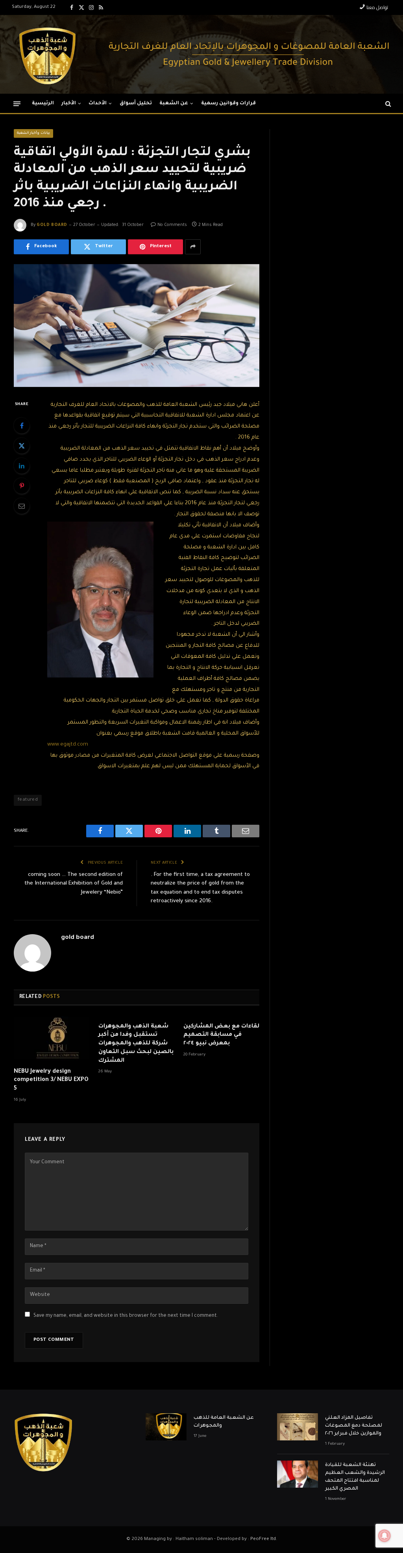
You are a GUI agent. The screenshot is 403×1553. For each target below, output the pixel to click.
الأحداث (98, 103)
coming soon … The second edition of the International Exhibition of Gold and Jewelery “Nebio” (73, 884)
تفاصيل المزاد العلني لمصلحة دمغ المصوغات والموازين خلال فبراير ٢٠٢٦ (353, 1425)
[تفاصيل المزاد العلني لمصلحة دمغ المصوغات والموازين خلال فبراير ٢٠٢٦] (297, 1426)
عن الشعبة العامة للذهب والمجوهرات (224, 1422)
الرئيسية (43, 103)
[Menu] (16, 103)
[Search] (387, 104)
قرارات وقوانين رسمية (228, 103)
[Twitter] (22, 445)
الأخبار (68, 103)
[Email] (22, 506)
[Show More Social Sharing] (193, 246)
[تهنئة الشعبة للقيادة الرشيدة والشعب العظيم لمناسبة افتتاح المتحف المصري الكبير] (297, 1474)
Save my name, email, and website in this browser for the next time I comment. (125, 1316)
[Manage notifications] (384, 1535)
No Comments (172, 225)
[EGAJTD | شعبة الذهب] (47, 54)
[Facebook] (22, 425)
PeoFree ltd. (263, 1539)
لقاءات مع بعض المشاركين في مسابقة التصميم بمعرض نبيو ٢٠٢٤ (221, 1035)
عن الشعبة (173, 103)
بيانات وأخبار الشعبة (33, 133)
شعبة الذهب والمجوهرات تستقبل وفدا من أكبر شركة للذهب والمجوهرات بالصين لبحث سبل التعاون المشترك (136, 1044)
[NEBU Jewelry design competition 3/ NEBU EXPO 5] (52, 1039)
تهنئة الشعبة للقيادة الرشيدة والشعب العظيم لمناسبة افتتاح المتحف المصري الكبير (355, 1477)
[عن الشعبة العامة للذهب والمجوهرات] (166, 1426)
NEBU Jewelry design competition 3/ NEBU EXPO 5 (51, 1080)
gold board (52, 225)
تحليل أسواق (136, 103)
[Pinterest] (22, 486)
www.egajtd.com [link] (67, 745)
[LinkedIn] (22, 466)
